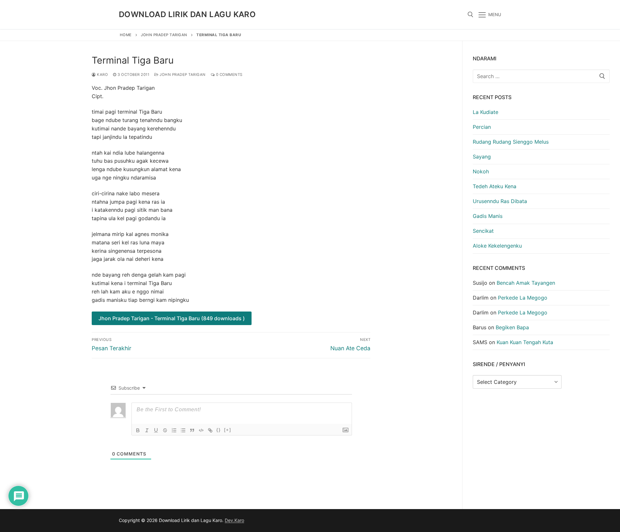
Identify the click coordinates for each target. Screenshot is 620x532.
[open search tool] (470, 14)
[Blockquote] (192, 430)
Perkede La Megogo (522, 297)
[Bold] (137, 430)
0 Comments (229, 74)
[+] (227, 429)
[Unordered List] (183, 430)
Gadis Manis (487, 216)
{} (218, 429)
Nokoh (481, 171)
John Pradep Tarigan (164, 35)
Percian (482, 127)
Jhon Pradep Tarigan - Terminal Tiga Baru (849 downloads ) (171, 318)
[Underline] (155, 430)
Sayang (482, 156)
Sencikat (483, 231)
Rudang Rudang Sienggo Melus (511, 141)
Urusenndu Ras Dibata (500, 201)
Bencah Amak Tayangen (526, 283)
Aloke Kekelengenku (497, 245)
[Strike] (165, 430)
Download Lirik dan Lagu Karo (187, 14)
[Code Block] (201, 430)
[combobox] (541, 76)
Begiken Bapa (512, 327)
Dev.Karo (234, 520)
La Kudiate (485, 112)
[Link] (210, 430)
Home (126, 35)
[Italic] (146, 430)
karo (102, 74)
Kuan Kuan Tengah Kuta (525, 342)
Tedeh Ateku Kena (494, 186)
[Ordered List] (174, 430)
